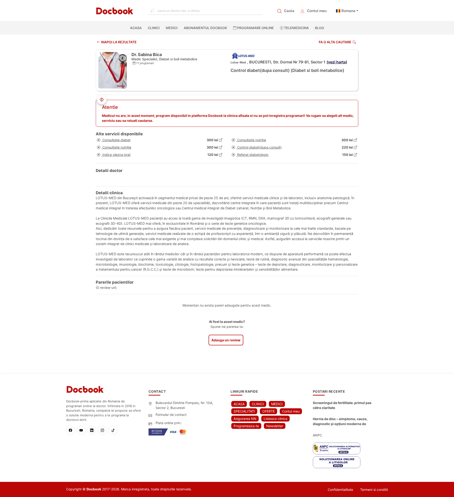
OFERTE (268, 411)
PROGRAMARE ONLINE (255, 28)
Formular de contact (171, 415)
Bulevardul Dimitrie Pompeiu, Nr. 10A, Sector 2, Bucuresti (184, 405)
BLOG (319, 28)
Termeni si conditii (374, 490)
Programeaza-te (246, 426)
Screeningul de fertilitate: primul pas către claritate (342, 405)
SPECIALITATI (244, 411)
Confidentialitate (340, 490)
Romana (348, 11)
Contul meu (317, 11)
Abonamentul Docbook (205, 28)
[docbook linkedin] (92, 430)
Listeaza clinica (275, 419)
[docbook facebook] (71, 430)
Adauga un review (225, 340)
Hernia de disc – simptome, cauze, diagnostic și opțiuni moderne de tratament (340, 421)
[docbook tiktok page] (114, 430)
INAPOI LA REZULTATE (118, 42)
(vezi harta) (337, 62)
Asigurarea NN (245, 419)
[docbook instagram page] (103, 430)
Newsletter (274, 426)
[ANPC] (336, 448)
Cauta (289, 11)
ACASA (137, 28)
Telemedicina (296, 28)
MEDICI (172, 28)
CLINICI (154, 28)
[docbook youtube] (82, 430)
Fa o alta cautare (335, 42)
